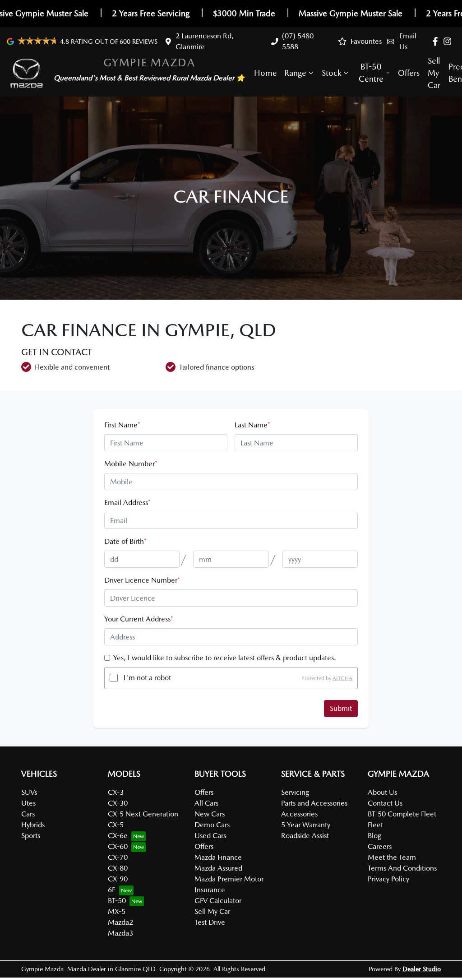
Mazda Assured (218, 868)
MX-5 (116, 911)
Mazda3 (120, 933)
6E (112, 889)
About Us (382, 792)
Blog (374, 835)
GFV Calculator (217, 900)
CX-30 (118, 803)
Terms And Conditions (402, 868)
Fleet (375, 824)
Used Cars (210, 835)
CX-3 (116, 792)
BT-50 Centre (371, 72)
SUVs (29, 792)
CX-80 (118, 868)
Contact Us (385, 803)
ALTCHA (342, 678)
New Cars (209, 814)
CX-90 (118, 879)
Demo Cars (212, 824)
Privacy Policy (388, 879)
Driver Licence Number (142, 580)
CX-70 (118, 857)
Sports (30, 835)
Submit (341, 708)
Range (295, 73)
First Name (122, 425)
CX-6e (118, 835)
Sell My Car (434, 73)
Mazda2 (120, 922)
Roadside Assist (305, 835)
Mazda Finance (218, 857)
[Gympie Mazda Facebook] (437, 41)
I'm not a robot (147, 677)
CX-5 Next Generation (143, 814)
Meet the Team (392, 857)
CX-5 (116, 824)
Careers (380, 846)
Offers (409, 73)
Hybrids (33, 824)
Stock (332, 73)
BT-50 (117, 900)
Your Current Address (138, 619)
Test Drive (209, 922)
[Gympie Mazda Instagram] (449, 41)
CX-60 (118, 846)
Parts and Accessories (314, 803)
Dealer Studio (421, 969)
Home (265, 73)
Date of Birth (125, 541)
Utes (28, 803)
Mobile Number (130, 463)
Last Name (252, 425)
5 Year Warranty (305, 824)
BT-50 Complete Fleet (402, 814)
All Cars (206, 803)
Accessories (299, 814)
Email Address (127, 502)
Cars (28, 814)
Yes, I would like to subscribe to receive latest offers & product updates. (224, 658)
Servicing (295, 792)
